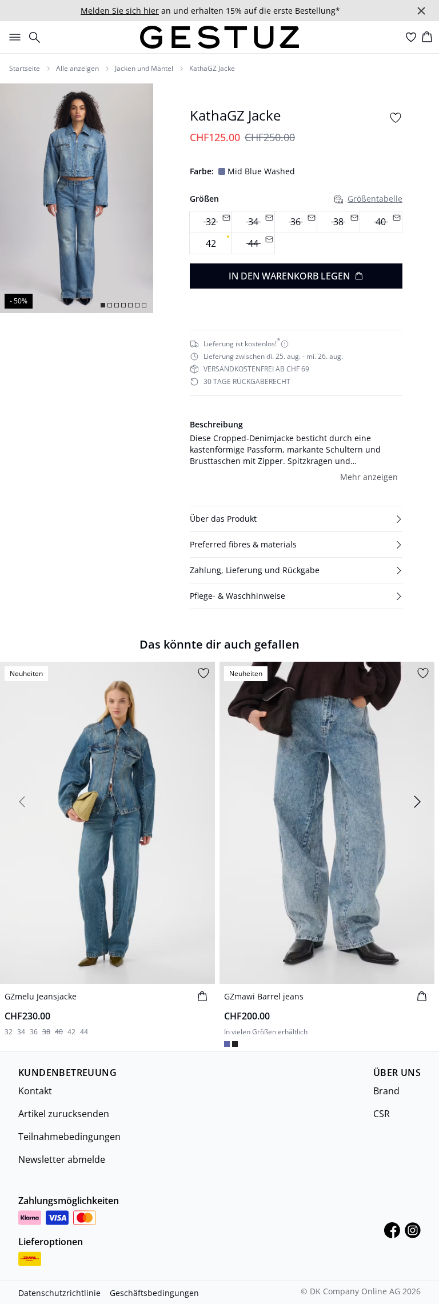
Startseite (24, 68)
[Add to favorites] (395, 117)
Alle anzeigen (77, 68)
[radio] (211, 243)
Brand (386, 1091)
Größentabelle (375, 198)
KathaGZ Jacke (212, 68)
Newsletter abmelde (61, 1159)
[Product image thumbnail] (103, 305)
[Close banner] (421, 10)
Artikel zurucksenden (63, 1113)
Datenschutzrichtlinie (59, 1292)
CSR (381, 1113)
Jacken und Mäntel (144, 68)
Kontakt (35, 1091)
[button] (296, 519)
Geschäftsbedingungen (154, 1292)
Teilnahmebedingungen (69, 1136)
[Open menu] (12, 37)
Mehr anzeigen (369, 476)
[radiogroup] (296, 232)
